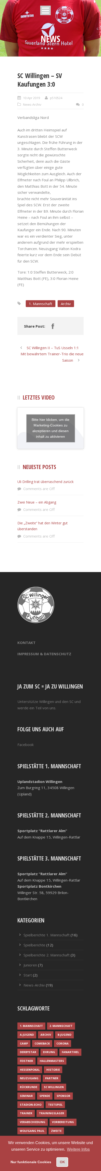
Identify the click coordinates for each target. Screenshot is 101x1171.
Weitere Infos (78, 1149)
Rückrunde (28, 1087)
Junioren (30, 965)
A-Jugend (27, 1034)
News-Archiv (32, 104)
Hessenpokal (30, 1069)
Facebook (25, 744)
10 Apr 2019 (31, 98)
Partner (51, 1078)
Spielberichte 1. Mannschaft (47, 934)
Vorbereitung (63, 1122)
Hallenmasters (52, 1061)
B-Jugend (64, 1034)
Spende (44, 1096)
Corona (62, 1043)
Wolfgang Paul (32, 1131)
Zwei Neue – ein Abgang (36, 502)
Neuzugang (29, 1078)
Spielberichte (34, 944)
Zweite (56, 1131)
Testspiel (55, 1104)
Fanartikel (70, 1052)
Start (28, 975)
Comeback (42, 1043)
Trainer (26, 1113)
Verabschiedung (32, 1122)
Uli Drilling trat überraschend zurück (45, 481)
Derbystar (28, 1052)
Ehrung (49, 1052)
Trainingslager (51, 1113)
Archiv (66, 303)
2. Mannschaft (61, 1026)
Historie (53, 1069)
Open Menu (45, 10)
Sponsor (63, 1096)
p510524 (56, 98)
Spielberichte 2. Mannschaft (47, 955)
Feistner (26, 1061)
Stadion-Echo (30, 1104)
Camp (24, 1043)
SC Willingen (54, 1087)
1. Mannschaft (40, 303)
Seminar (26, 1096)
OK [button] (62, 1162)
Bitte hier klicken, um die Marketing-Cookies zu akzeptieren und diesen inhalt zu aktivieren (50, 428)
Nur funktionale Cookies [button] (31, 1162)
